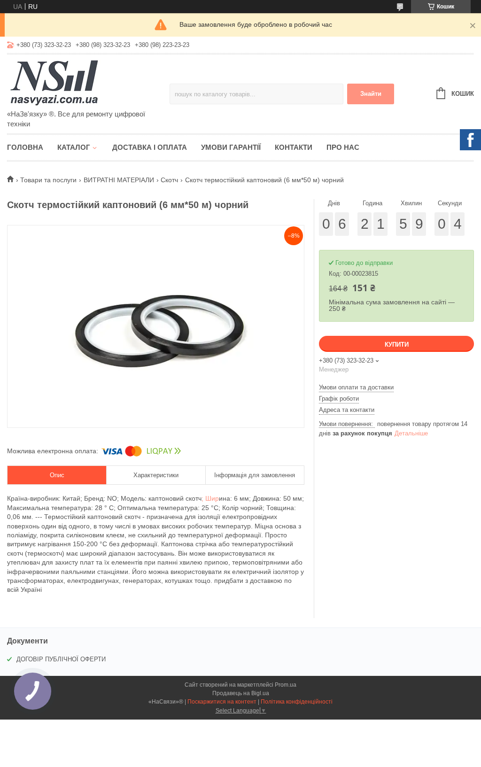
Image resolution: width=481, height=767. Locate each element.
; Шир (210, 498)
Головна (25, 147)
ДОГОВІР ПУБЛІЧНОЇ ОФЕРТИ (61, 659)
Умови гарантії (231, 147)
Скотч (169, 180)
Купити (397, 344)
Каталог (73, 147)
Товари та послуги (48, 180)
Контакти (293, 147)
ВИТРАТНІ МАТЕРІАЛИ (119, 180)
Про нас (342, 147)
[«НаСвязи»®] (88, 82)
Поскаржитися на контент (221, 701)
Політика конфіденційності (297, 701)
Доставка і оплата (149, 147)
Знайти (370, 93)
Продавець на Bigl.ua (240, 693)
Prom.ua (285, 685)
